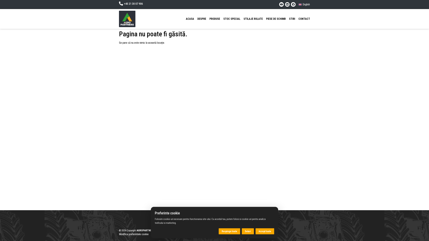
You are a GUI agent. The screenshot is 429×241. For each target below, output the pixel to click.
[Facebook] (293, 4)
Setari (248, 231)
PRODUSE (214, 18)
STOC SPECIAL (231, 18)
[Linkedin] (287, 4)
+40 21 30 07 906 (133, 3)
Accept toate (265, 231)
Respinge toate (229, 231)
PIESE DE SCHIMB (276, 18)
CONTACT (304, 18)
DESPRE (201, 18)
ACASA (190, 18)
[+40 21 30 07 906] (121, 4)
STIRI (292, 18)
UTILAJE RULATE (253, 18)
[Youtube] (281, 4)
